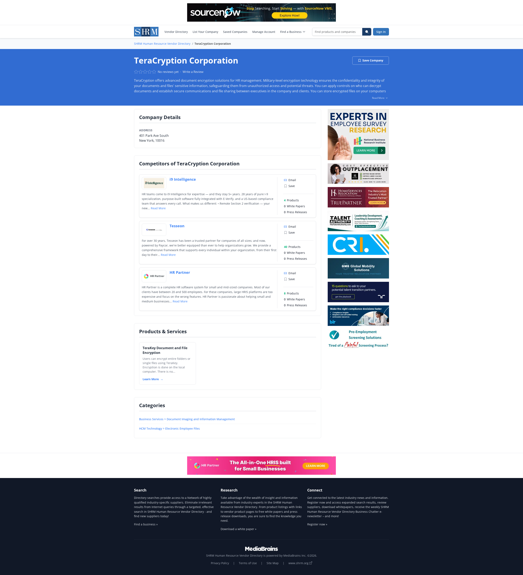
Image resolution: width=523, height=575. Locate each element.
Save (291, 186)
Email (292, 180)
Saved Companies (235, 32)
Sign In (381, 32)
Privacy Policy (220, 563)
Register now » (317, 524)
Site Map (273, 563)
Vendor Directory (176, 32)
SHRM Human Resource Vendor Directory (162, 44)
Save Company (372, 60)
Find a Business (291, 32)
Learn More (151, 379)
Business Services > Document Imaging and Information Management (187, 419)
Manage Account (263, 32)
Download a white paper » (238, 529)
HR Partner (180, 272)
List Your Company (205, 32)
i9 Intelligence (183, 179)
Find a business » (146, 524)
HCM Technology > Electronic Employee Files (169, 428)
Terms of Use (248, 563)
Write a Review (193, 72)
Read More (158, 208)
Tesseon (177, 225)
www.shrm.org (298, 563)
